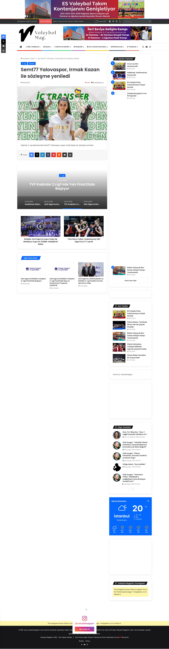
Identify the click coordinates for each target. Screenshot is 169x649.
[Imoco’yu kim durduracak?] (119, 66)
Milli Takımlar (33, 47)
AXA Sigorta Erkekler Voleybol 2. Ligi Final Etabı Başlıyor (33, 280)
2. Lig (38, 58)
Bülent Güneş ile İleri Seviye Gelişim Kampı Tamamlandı (136, 270)
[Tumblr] (48, 155)
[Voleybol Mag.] (38, 33)
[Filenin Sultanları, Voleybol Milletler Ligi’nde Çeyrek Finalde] (119, 347)
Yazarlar (132, 47)
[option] (62, 186)
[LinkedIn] (42, 155)
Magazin (78, 47)
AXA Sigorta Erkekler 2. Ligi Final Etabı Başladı (62, 186)
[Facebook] (31, 155)
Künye (88, 641)
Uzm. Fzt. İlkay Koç (130, 437)
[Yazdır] (70, 155)
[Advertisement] (130, 400)
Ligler (47, 47)
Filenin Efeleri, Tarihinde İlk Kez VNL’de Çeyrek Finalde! (137, 324)
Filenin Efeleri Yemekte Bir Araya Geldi (136, 356)
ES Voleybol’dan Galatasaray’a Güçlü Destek (136, 84)
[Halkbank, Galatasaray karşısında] (119, 75)
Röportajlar (117, 47)
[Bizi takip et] (84, 619)
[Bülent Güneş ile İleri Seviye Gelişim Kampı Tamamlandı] (119, 270)
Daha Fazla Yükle (130, 280)
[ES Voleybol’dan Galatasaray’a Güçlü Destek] (119, 85)
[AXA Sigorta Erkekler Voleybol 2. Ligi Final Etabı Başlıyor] (33, 269)
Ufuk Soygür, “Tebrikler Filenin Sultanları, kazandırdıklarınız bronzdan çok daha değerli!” (135, 444)
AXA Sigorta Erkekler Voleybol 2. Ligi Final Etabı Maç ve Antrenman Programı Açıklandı (62, 282)
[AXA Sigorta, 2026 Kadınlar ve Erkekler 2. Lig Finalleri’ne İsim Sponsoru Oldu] (91, 269)
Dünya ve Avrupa (62, 47)
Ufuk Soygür (128, 449)
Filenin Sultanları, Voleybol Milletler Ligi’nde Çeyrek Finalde (74, 21)
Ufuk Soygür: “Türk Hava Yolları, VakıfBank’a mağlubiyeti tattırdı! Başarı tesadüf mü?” (134, 478)
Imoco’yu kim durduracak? (132, 65)
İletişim (81, 641)
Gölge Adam (128, 467)
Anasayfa (25, 58)
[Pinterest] (53, 155)
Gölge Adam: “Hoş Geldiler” (134, 464)
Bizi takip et (84, 629)
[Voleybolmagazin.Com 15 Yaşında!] (119, 178)
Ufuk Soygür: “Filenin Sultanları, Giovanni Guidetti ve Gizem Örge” (135, 455)
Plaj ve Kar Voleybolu (97, 47)
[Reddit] (59, 155)
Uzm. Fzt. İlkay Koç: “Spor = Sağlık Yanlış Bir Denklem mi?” (135, 433)
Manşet (31, 63)
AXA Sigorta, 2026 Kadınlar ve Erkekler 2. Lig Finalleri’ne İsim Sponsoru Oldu (90, 281)
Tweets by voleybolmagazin (123, 374)
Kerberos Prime (100, 637)
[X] (37, 155)
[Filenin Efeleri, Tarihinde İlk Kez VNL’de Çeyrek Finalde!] (119, 325)
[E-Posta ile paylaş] (64, 155)
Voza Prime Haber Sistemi (84, 637)
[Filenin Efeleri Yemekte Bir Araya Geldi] (119, 358)
